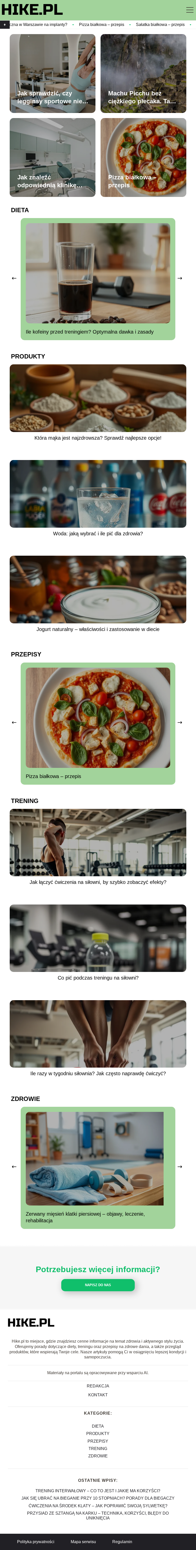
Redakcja (98, 1386)
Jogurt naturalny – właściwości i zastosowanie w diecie (98, 629)
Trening (25, 800)
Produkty (28, 356)
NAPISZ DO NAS (98, 1285)
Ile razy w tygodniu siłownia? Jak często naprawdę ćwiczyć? (98, 1073)
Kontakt (98, 1395)
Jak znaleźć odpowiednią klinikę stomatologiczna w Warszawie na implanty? (46, 181)
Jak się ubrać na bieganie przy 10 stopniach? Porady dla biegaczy (98, 1498)
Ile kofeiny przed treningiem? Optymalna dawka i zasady (90, 332)
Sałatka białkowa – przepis (107, 24)
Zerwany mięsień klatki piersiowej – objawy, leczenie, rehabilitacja (85, 1217)
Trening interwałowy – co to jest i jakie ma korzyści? (97, 1491)
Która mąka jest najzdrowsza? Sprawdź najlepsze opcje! (98, 438)
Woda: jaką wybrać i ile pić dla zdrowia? (98, 533)
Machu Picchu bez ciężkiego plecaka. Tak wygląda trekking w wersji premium (140, 97)
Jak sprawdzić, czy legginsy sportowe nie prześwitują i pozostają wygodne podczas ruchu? (55, 97)
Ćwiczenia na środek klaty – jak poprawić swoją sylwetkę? (98, 1506)
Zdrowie (25, 1098)
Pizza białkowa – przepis (48, 24)
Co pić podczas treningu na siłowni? (98, 978)
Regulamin (122, 1542)
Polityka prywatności (35, 1542)
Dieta (20, 210)
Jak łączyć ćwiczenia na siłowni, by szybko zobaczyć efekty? (98, 882)
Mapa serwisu (83, 1542)
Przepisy (26, 654)
